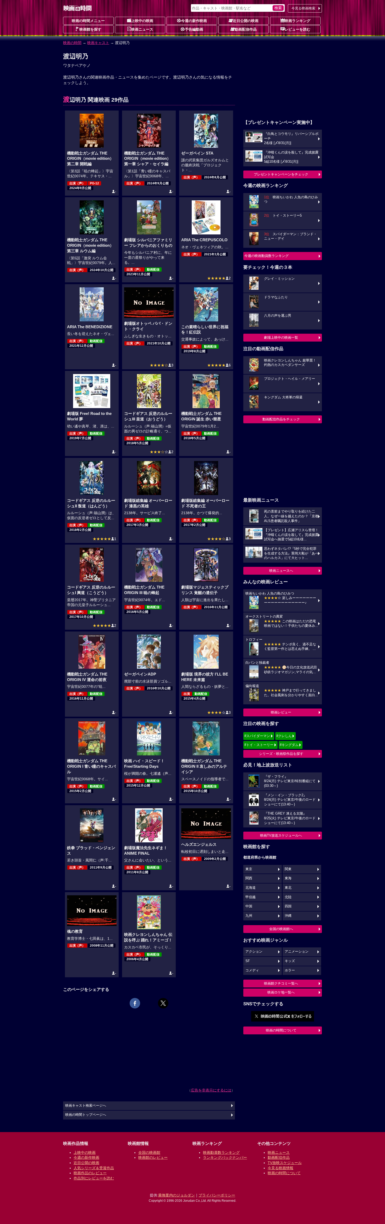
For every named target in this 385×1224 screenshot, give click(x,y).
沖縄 (288, 916)
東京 (248, 869)
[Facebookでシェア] (135, 1003)
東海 (288, 878)
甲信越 (250, 897)
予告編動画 (194, 29)
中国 (248, 906)
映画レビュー (281, 712)
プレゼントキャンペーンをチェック (281, 174)
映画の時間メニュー (88, 21)
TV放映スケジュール (285, 1163)
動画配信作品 (246, 29)
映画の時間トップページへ (85, 1115)
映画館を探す (90, 29)
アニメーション (297, 951)
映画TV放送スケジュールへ (281, 835)
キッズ (290, 961)
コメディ (252, 970)
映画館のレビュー (153, 1157)
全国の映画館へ (281, 929)
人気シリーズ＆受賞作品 (94, 1168)
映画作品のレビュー (90, 1173)
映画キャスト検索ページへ (85, 1105)
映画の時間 (72, 43)
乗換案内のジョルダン (176, 1195)
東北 (288, 888)
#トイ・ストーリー (258, 745)
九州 (248, 916)
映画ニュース (142, 29)
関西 (248, 878)
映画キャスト (98, 43)
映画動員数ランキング (221, 1152)
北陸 (288, 897)
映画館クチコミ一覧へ (281, 983)
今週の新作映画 (194, 21)
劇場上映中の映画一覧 (281, 337)
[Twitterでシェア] (163, 1003)
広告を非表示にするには (211, 1090)
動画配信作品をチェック (281, 419)
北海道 (250, 888)
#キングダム (289, 745)
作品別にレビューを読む (94, 1178)
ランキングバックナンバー (225, 1157)
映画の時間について (281, 1030)
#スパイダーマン (257, 736)
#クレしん (284, 736)
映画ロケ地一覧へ (281, 992)
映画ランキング (297, 21)
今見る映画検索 (303, 8)
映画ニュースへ (281, 571)
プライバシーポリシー (217, 1195)
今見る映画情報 (280, 1168)
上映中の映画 (142, 21)
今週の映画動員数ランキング (266, 256)
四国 (288, 906)
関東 (288, 869)
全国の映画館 (149, 1152)
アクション (253, 951)
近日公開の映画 (245, 21)
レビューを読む (297, 29)
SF (247, 961)
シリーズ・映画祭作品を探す (281, 754)
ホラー (290, 970)
